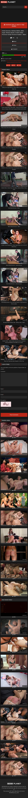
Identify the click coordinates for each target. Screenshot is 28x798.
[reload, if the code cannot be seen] (6, 406)
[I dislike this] (17, 38)
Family (19, 65)
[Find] (25, 7)
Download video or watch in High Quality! (14, 25)
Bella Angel (23, 60)
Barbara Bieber (17, 60)
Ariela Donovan (9, 60)
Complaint (14, 49)
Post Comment (14, 414)
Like (13, 37)
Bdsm (14, 65)
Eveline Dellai (17, 62)
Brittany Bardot (10, 62)
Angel (9, 65)
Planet (8, 2)
